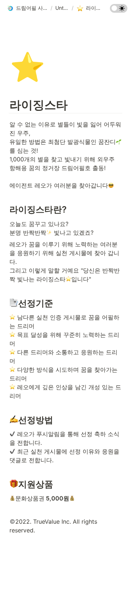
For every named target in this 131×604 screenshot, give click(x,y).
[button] (27, 8)
